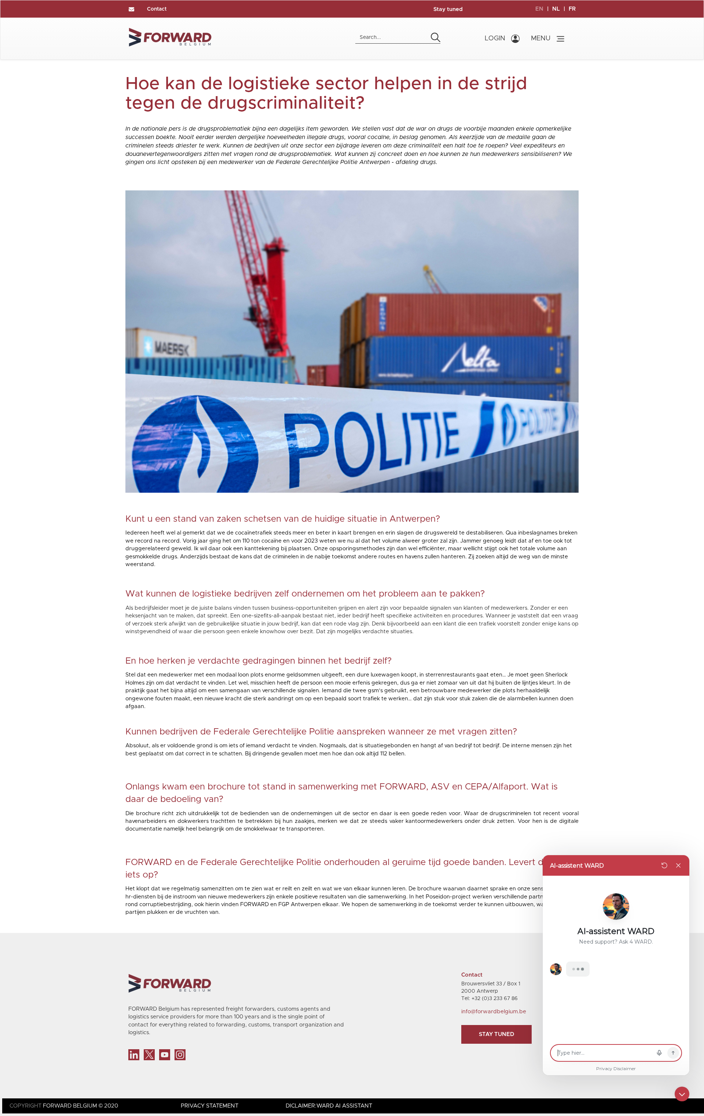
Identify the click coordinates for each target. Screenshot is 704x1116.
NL (556, 9)
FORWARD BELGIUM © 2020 (80, 1106)
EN (539, 9)
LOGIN (495, 38)
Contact (156, 9)
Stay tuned (448, 9)
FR (572, 9)
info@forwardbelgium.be (493, 1011)
